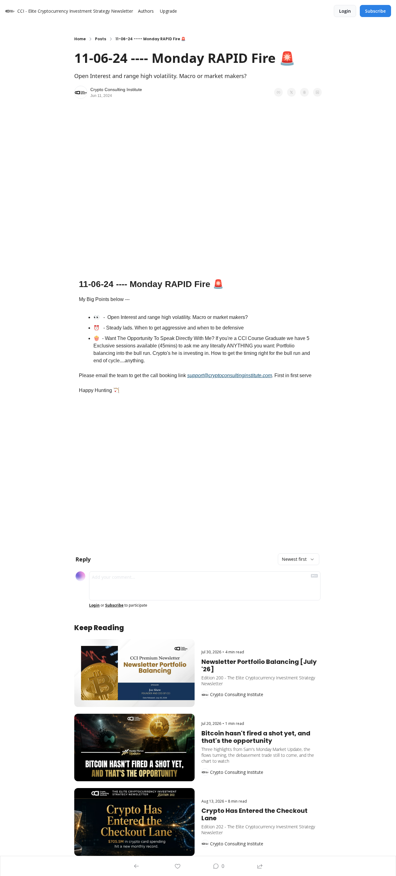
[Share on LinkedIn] (317, 92)
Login (94, 605)
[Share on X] (291, 92)
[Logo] (10, 11)
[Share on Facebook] (278, 92)
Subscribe (114, 605)
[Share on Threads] (304, 92)
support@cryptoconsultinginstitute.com (229, 375)
